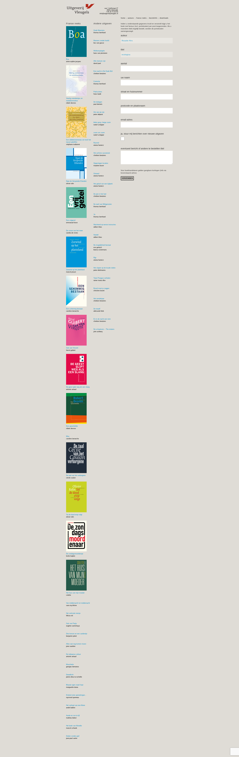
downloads (164, 18)
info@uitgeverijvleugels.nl (109, 13)
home (123, 18)
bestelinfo (153, 18)
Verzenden (127, 178)
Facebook (171, 18)
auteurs (131, 18)
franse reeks (141, 18)
